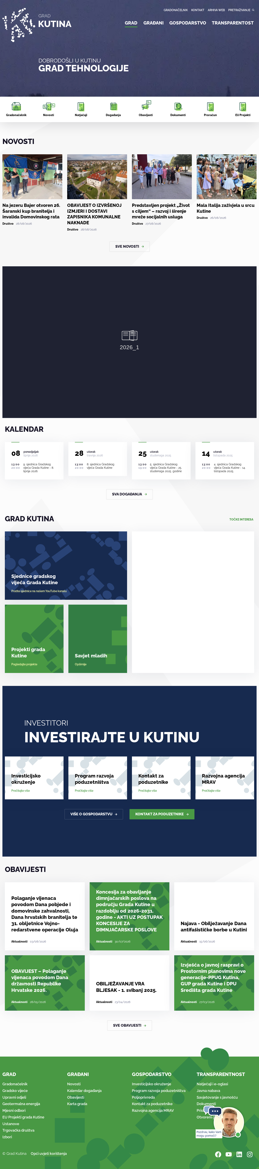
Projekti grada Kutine (28, 652)
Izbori (7, 1137)
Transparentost (233, 22)
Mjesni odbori (13, 1110)
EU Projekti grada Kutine (23, 1117)
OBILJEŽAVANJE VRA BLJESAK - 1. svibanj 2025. (126, 987)
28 (79, 453)
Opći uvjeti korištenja (49, 1153)
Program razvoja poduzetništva (94, 779)
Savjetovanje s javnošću (217, 1097)
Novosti (74, 1084)
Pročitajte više (20, 790)
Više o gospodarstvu (91, 814)
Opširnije (80, 664)
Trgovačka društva (18, 1130)
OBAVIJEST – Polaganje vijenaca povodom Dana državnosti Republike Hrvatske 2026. (39, 980)
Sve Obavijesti (127, 1025)
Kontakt (197, 10)
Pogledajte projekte (24, 664)
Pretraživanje (239, 10)
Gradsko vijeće (15, 1091)
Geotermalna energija (21, 1104)
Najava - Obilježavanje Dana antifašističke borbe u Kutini (214, 926)
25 (142, 453)
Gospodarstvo (187, 22)
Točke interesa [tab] (241, 519)
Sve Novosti (127, 246)
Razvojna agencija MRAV (223, 779)
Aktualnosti (19, 941)
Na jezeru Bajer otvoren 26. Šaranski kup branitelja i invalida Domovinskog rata (31, 211)
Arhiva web (216, 10)
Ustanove (10, 1124)
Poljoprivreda (143, 1097)
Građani (153, 22)
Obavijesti (75, 1097)
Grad (131, 22)
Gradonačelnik (176, 10)
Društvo (8, 223)
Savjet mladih (91, 656)
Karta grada (77, 1104)
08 (15, 453)
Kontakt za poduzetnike (153, 779)
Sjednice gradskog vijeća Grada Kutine (34, 579)
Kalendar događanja (84, 1091)
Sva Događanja (127, 494)
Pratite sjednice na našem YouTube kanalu (39, 591)
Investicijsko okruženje (26, 779)
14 (206, 453)
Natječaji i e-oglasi (212, 1084)
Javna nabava (208, 1091)
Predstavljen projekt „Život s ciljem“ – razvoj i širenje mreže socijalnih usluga (161, 211)
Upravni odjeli (14, 1097)
